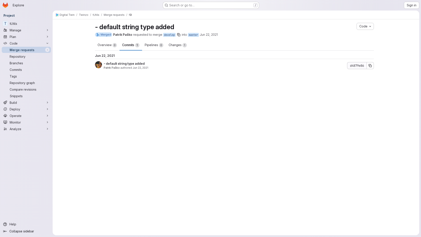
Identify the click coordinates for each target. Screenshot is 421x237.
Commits (130, 45)
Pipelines (153, 45)
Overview (107, 45)
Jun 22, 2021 (209, 34)
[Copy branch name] (178, 34)
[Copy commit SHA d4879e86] (370, 65)
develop (169, 35)
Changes (177, 45)
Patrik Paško (112, 67)
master (193, 35)
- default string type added (124, 63)
